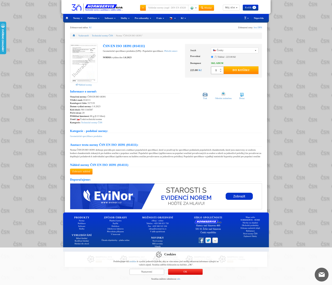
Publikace (92, 18)
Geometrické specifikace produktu (86, 136)
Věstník (158, 246)
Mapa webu (250, 217)
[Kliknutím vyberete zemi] (193, 8)
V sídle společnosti (157, 231)
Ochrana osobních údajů (250, 228)
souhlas (132, 261)
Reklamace (250, 231)
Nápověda (259, 18)
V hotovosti (115, 234)
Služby (124, 18)
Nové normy (158, 241)
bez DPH (258, 27)
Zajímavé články (250, 236)
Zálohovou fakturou (115, 229)
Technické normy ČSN (102, 35)
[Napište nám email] (215, 240)
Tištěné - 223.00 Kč (226, 57)
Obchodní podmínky (250, 225)
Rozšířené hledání (82, 241)
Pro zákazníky (142, 18)
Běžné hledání (81, 238)
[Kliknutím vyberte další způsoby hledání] (143, 8)
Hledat (208, 8)
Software (109, 18)
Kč (182, 18)
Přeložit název (171, 51)
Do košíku (241, 70)
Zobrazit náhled (81, 171)
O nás (159, 18)
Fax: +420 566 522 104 (157, 226)
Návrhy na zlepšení (250, 223)
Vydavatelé (83, 35)
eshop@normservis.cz (157, 229)
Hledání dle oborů (82, 244)
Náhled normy (85, 84)
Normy (77, 18)
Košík (250, 7)
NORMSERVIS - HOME (250, 220)
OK (185, 271)
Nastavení (146, 271)
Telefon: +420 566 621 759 (157, 223)
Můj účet (230, 7)
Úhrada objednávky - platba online (116, 240)
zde (178, 279)
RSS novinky (157, 244)
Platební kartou (115, 221)
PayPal (115, 223)
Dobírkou (115, 226)
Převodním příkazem (115, 231)
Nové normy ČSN (250, 234)
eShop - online (157, 221)
